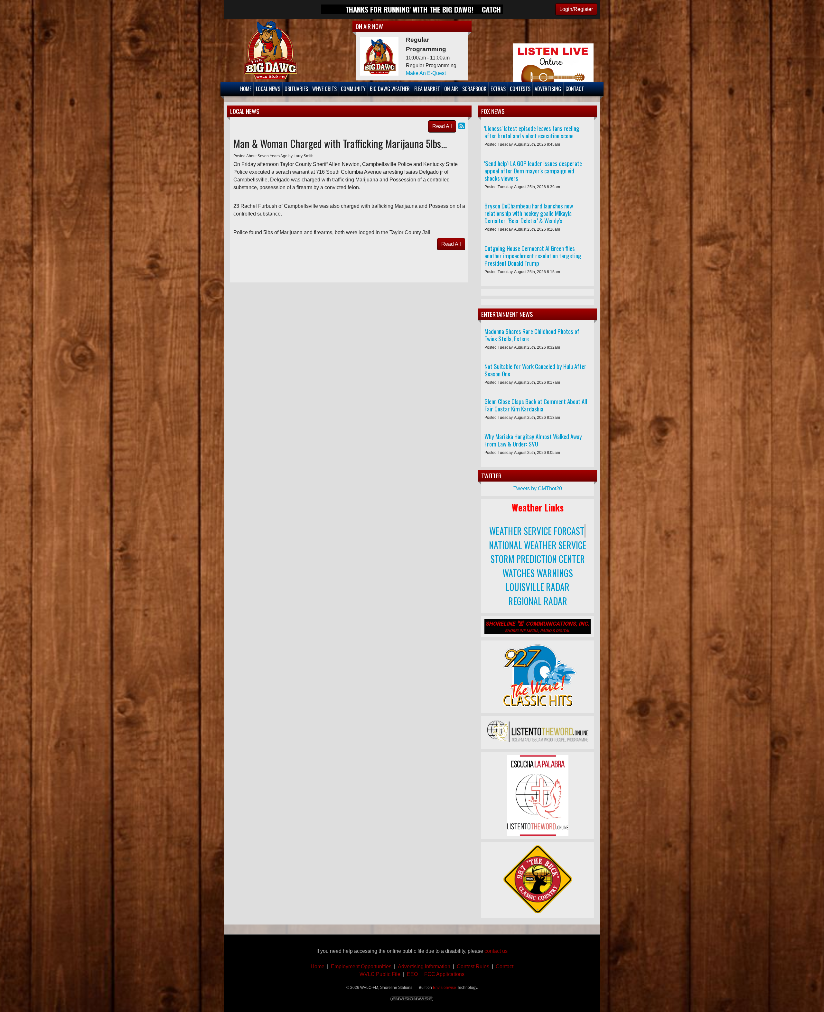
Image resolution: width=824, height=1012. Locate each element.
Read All (442, 126)
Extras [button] (498, 89)
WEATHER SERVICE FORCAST (536, 531)
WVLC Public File (380, 974)
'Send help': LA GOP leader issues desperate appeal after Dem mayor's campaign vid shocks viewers (533, 171)
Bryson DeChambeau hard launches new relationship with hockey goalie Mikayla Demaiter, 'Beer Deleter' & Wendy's (528, 213)
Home (317, 966)
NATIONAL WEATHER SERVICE (537, 545)
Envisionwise (444, 987)
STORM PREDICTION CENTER (538, 559)
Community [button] (353, 89)
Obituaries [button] (296, 89)
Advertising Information (425, 966)
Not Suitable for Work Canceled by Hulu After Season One (535, 370)
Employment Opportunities (361, 966)
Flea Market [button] (427, 89)
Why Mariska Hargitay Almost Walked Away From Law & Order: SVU (533, 440)
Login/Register (576, 9)
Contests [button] (520, 89)
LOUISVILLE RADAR (537, 586)
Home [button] (245, 89)
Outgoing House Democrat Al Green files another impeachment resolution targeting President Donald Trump (532, 256)
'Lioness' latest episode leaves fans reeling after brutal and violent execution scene (531, 132)
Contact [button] (575, 89)
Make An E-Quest (426, 73)
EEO (412, 974)
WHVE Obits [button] (324, 89)
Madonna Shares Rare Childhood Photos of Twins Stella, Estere (531, 335)
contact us (496, 951)
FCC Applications (444, 974)
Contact (503, 966)
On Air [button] (451, 89)
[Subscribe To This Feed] (461, 126)
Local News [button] (268, 89)
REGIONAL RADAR (537, 601)
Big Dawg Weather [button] (390, 89)
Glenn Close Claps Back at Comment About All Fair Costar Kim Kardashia (535, 405)
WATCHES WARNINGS (537, 573)
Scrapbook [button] (474, 89)
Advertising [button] (548, 89)
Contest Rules (473, 966)
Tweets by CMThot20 (537, 488)
